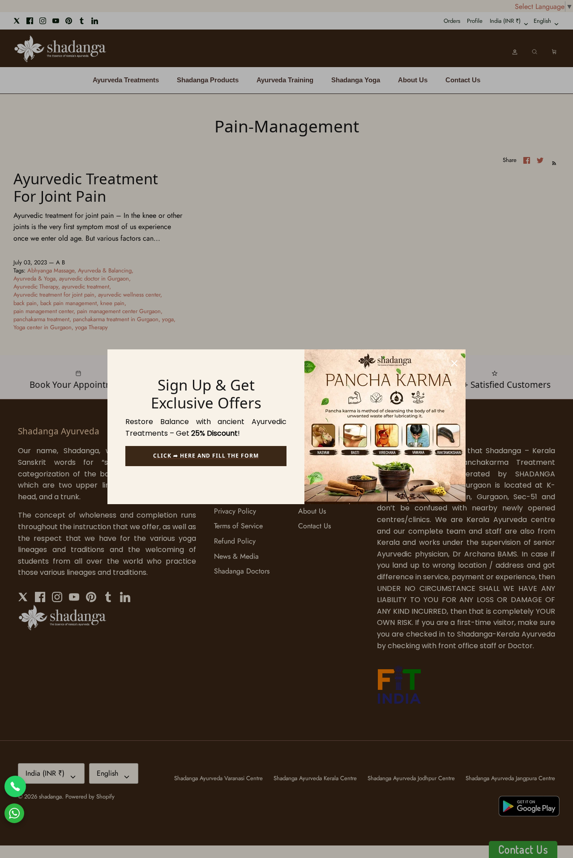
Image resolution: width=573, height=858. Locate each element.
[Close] (454, 360)
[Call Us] (15, 786)
